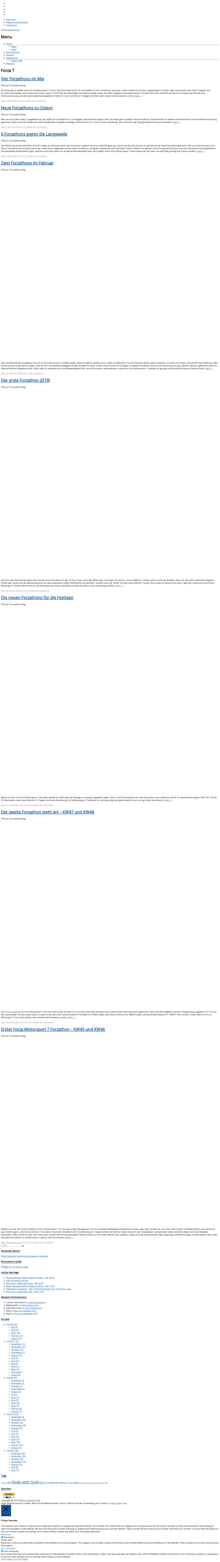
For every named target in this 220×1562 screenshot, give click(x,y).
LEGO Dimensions (36, 1302)
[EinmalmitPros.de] (10, 30)
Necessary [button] (6, 1534)
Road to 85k (17, 60)
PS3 (41, 1482)
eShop (76, 1482)
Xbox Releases (13, 52)
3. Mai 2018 (11, 100)
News (14, 46)
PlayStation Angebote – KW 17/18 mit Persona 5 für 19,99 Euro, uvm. (38, 1289)
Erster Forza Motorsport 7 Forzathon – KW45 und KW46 (53, 1029)
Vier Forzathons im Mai (22, 78)
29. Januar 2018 (13, 590)
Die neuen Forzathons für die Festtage (37, 597)
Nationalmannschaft (94, 1483)
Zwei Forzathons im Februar (27, 163)
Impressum (11, 25)
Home (9, 43)
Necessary (9, 1537)
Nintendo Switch (58, 1482)
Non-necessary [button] (8, 1548)
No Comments (39, 100)
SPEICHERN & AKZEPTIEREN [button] (14, 1559)
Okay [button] (124, 1503)
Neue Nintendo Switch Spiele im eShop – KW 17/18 (30, 1286)
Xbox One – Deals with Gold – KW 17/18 (24, 1291)
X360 (8, 1482)
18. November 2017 (15, 1242)
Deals (14, 49)
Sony (81, 1483)
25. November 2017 (15, 1022)
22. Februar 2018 (14, 373)
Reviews (10, 55)
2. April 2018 (11, 127)
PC (103, 1483)
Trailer (3, 1483)
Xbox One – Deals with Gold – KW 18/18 (24, 1283)
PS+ (106, 1482)
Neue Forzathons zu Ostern (27, 107)
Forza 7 (20, 100)
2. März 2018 (12, 156)
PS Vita (70, 1483)
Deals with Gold (25, 1482)
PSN (46, 1483)
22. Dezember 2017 (15, 805)
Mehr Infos (116, 1503)
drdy (3, 100)
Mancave (10, 63)
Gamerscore (12, 57)
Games (28, 100)
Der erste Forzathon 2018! (25, 380)
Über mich (11, 19)
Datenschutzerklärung (17, 22)
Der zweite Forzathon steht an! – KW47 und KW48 (47, 812)
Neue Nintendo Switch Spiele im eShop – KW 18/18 (30, 1277)
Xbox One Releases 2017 (25, 1310)
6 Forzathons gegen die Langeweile (34, 134)
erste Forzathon (12, 1011)
